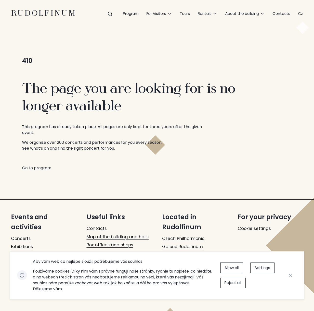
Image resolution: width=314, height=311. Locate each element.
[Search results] (110, 14)
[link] (300, 13)
